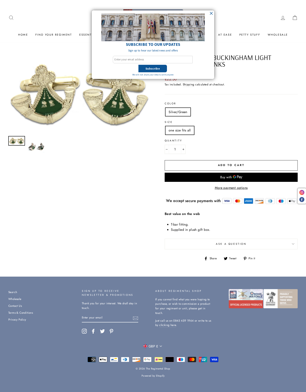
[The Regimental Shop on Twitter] (102, 331)
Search (12, 292)
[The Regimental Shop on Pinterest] (111, 331)
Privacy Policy (17, 319)
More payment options (231, 187)
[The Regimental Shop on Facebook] (93, 331)
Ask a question (231, 244)
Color (170, 103)
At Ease (225, 35)
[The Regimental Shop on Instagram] (84, 331)
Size (169, 122)
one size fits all (180, 130)
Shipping (188, 84)
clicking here (167, 325)
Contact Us (15, 306)
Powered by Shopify (153, 376)
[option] (79, 93)
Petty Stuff (249, 35)
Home (23, 35)
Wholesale (278, 35)
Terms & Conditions (20, 313)
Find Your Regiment (53, 35)
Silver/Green (178, 112)
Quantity (173, 140)
